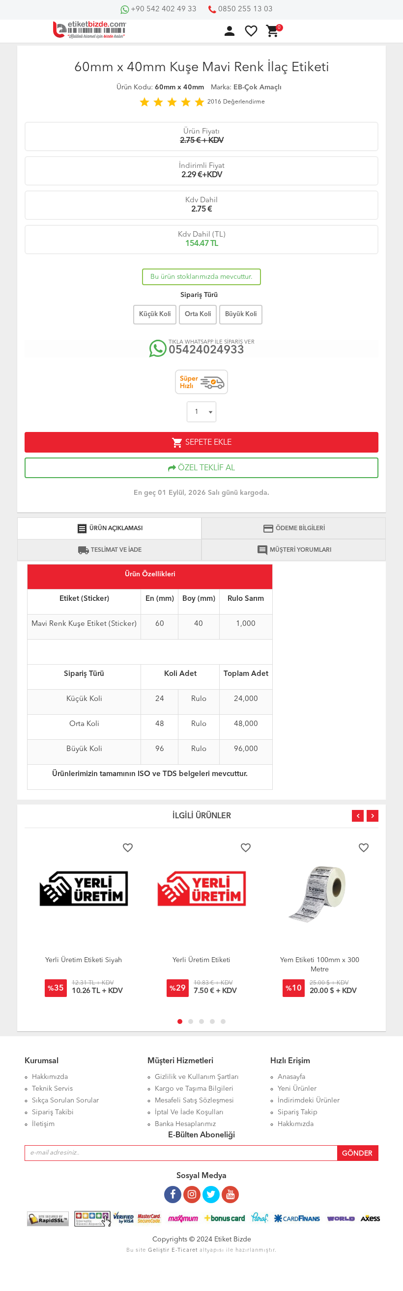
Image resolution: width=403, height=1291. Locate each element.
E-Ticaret (185, 1250)
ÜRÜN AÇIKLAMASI (109, 529)
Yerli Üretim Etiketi (201, 960)
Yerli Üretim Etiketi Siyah (83, 960)
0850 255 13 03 (244, 9)
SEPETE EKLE (201, 443)
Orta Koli (198, 314)
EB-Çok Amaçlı (257, 87)
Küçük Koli (155, 314)
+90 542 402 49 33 (163, 9)
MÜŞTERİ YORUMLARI (294, 550)
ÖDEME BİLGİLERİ (293, 529)
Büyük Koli (241, 314)
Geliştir (159, 1250)
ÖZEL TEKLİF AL (205, 468)
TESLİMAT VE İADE (110, 550)
